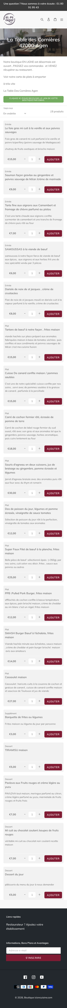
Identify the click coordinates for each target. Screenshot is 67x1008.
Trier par (8, 108)
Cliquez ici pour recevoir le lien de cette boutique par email (33, 99)
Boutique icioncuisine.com (38, 997)
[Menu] (61, 19)
